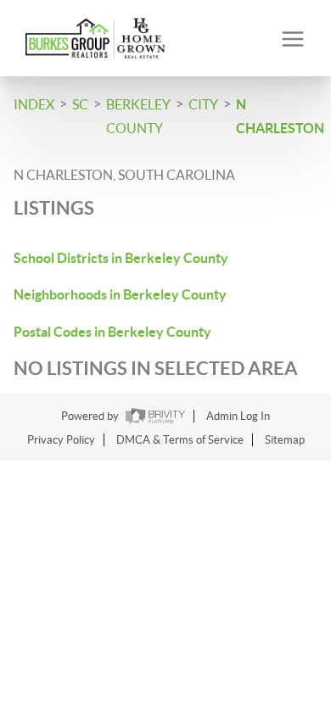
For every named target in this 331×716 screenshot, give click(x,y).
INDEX (34, 104)
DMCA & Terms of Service (180, 440)
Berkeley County (138, 116)
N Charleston (280, 116)
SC (80, 104)
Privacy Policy (61, 440)
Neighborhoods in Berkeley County (120, 294)
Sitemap (285, 440)
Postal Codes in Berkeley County (112, 331)
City (203, 104)
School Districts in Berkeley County (121, 258)
